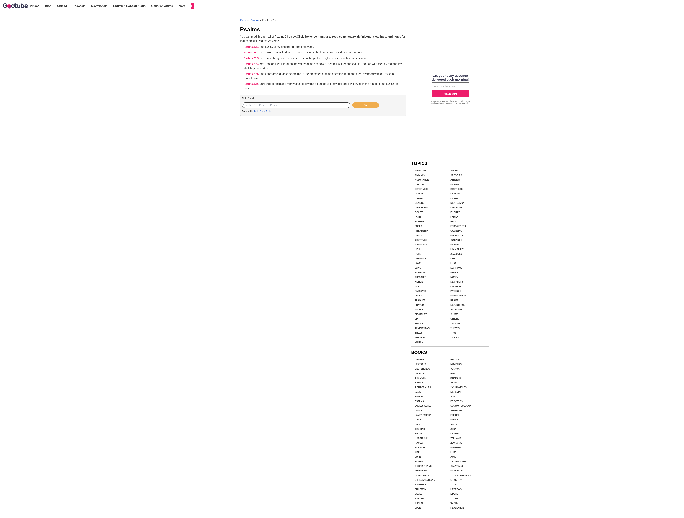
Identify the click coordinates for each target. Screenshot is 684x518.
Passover (421, 291)
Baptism (419, 184)
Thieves (455, 328)
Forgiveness (458, 226)
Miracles (420, 277)
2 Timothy (420, 484)
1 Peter (454, 494)
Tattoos (455, 323)
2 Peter (419, 498)
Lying (418, 268)
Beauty (454, 184)
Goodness (456, 235)
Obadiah (420, 429)
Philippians (457, 471)
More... (183, 5)
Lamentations (423, 415)
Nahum (454, 433)
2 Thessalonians (425, 480)
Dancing (455, 194)
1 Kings (419, 382)
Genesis (419, 359)
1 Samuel (420, 378)
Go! (365, 105)
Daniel (419, 420)
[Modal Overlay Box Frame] (450, 89)
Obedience (456, 286)
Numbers (456, 364)
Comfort (420, 194)
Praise (454, 300)
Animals (420, 175)
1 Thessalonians (460, 475)
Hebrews (456, 489)
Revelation (457, 508)
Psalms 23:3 (251, 58)
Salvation (456, 309)
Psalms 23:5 (251, 74)
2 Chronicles (458, 387)
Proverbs (456, 401)
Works (454, 337)
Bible (243, 20)
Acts (453, 457)
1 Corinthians (458, 461)
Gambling (456, 231)
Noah (418, 286)
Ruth (453, 373)
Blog (48, 5)
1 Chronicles (423, 387)
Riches (419, 309)
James (418, 494)
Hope (418, 254)
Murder (419, 282)
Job (452, 396)
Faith (418, 217)
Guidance (456, 240)
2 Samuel (455, 378)
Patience (455, 291)
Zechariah (456, 443)
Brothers (456, 189)
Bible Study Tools (262, 111)
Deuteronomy (423, 369)
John (418, 457)
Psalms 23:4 (251, 64)
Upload (62, 5)
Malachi (420, 447)
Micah (418, 433)
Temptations (422, 328)
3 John (454, 503)
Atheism (455, 180)
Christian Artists (162, 5)
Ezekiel (454, 415)
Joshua (455, 369)
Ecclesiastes (423, 406)
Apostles (456, 175)
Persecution (458, 295)
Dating (419, 198)
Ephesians (421, 471)
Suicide (419, 323)
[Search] (192, 6)
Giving (418, 235)
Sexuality (421, 314)
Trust (454, 333)
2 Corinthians (423, 466)
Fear (453, 221)
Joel (417, 424)
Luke (453, 452)
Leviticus (420, 364)
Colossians (422, 475)
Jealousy (456, 254)
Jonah (454, 429)
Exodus (455, 359)
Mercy (454, 272)
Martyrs (420, 272)
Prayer (419, 305)
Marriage (456, 268)
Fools (418, 226)
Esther (419, 396)
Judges (419, 373)
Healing (455, 244)
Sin (416, 319)
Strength (456, 319)
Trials (419, 333)
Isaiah (418, 410)
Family (454, 217)
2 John (419, 503)
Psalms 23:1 (251, 46)
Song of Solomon (460, 406)
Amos (453, 424)
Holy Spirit (456, 249)
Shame (454, 314)
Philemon (420, 489)
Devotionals (99, 5)
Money (454, 277)
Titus (453, 484)
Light (453, 258)
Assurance (422, 180)
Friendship (421, 231)
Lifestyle (420, 258)
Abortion (420, 170)
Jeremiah (456, 410)
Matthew (455, 447)
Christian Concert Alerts (129, 5)
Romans (419, 461)
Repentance (457, 305)
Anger (454, 170)
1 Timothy (456, 480)
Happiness (421, 244)
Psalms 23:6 (251, 84)
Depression (457, 203)
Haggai (419, 443)
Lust (453, 263)
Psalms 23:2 (251, 52)
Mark (418, 452)
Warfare (420, 337)
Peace (418, 295)
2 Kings (454, 382)
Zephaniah (456, 438)
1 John (454, 498)
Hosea (454, 420)
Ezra (418, 392)
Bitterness (421, 189)
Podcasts (79, 5)
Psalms (254, 20)
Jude (418, 508)
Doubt (419, 212)
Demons (419, 203)
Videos (34, 5)
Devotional (422, 207)
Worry (419, 342)
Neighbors (456, 282)
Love (418, 263)
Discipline (456, 207)
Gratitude (421, 240)
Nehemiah (456, 392)
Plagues (420, 300)
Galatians (456, 466)
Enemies (455, 212)
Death (454, 198)
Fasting (419, 221)
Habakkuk (421, 438)
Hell (417, 249)
